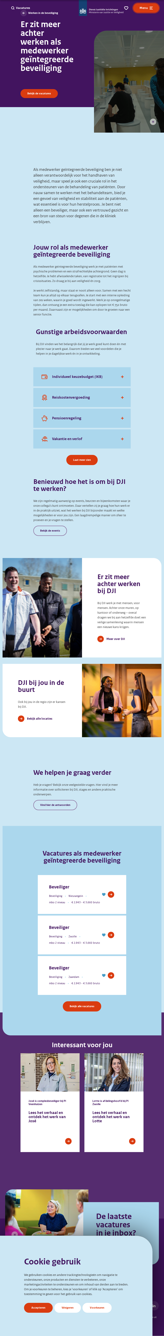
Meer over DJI (115, 639)
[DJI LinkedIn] (154, 1305)
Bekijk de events (50, 530)
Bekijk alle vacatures (82, 1006)
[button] (104, 894)
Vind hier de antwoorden (55, 805)
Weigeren (68, 1307)
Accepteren (38, 1307)
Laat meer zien (82, 460)
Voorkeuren (97, 1307)
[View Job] (111, 894)
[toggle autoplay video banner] (153, 122)
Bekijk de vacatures (39, 93)
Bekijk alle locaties (39, 719)
